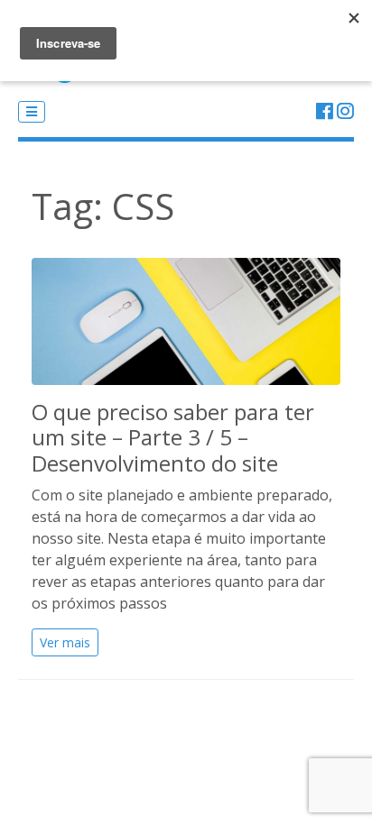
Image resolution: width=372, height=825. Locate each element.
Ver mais (65, 642)
